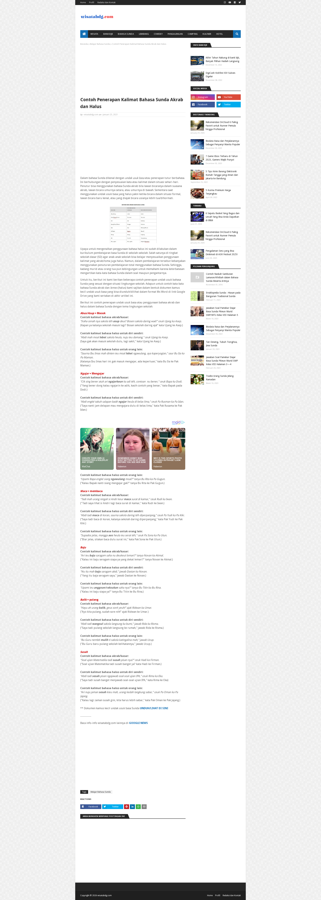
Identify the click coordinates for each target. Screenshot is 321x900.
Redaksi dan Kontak (106, 2)
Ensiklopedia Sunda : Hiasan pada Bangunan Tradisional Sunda (223, 294)
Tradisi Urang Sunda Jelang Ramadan (220, 378)
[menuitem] (84, 34)
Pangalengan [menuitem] (175, 34)
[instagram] (225, 2)
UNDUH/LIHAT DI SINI (154, 708)
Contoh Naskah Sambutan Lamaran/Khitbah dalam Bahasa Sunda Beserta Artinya (222, 277)
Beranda (84, 44)
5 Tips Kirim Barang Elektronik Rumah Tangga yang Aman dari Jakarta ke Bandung (222, 175)
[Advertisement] (133, 70)
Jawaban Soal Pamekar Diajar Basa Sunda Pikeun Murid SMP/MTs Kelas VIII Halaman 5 (222, 311)
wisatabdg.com (91, 114)
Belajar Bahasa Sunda (100, 44)
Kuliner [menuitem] (207, 34)
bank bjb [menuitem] (108, 34)
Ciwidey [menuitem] (158, 34)
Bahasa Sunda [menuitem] (126, 34)
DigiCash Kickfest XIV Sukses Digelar (220, 75)
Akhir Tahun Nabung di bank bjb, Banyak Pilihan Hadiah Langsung (223, 59)
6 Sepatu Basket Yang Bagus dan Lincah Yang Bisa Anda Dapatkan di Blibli (222, 217)
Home (83, 2)
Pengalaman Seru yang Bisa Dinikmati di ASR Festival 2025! (222, 252)
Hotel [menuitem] (219, 34)
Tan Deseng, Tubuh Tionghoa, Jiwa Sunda (221, 344)
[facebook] (235, 2)
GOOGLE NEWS (138, 723)
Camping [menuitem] (193, 34)
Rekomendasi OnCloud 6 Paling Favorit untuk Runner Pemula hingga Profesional (222, 126)
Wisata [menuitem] (94, 34)
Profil (91, 2)
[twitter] (239, 2)
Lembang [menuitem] (144, 34)
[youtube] (230, 2)
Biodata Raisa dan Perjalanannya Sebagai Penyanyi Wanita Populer (223, 143)
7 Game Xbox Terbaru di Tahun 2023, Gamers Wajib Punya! (222, 158)
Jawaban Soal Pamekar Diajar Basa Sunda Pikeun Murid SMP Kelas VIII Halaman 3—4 (222, 361)
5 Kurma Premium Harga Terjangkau (218, 192)
